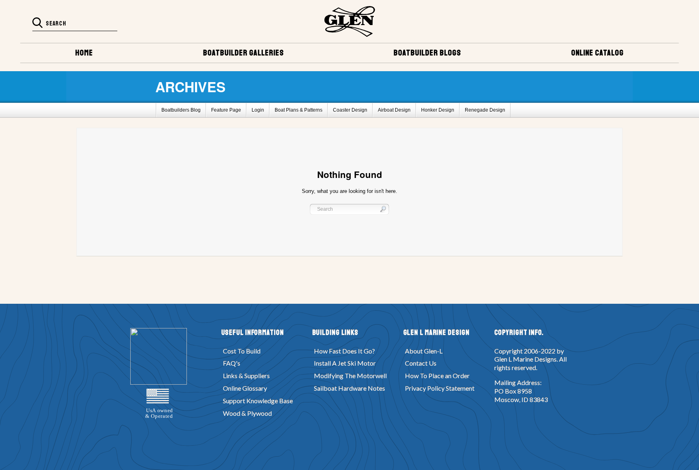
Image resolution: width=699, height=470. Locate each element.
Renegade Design (485, 110)
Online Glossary (245, 388)
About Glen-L (424, 351)
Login (258, 110)
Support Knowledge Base (258, 400)
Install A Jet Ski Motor (345, 363)
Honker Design (437, 110)
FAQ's (231, 363)
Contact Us (420, 363)
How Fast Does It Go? (344, 351)
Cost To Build (242, 351)
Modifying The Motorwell (350, 375)
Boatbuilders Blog (181, 110)
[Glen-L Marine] (349, 21)
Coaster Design (350, 110)
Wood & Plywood (247, 413)
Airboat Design (394, 110)
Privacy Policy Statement (439, 388)
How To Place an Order (437, 375)
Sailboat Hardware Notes (349, 388)
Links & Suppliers (246, 375)
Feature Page (226, 110)
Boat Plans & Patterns (298, 110)
